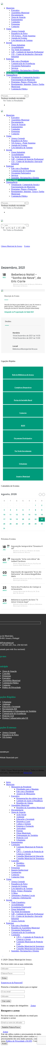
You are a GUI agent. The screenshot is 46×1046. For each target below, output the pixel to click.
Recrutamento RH (9, 709)
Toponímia (20, 865)
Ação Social (21, 814)
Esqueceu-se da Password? (12, 983)
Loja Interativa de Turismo (22, 40)
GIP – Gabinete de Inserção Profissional (27, 52)
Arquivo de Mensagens (25, 794)
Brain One (28, 773)
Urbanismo (6, 702)
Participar (10, 59)
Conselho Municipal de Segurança (30, 858)
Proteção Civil (8, 716)
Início (8, 782)
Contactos (15, 26)
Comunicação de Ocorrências (23, 63)
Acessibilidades (17, 47)
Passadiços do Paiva (19, 33)
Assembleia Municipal (20, 120)
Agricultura (21, 828)
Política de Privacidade (11, 687)
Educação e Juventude (11, 706)
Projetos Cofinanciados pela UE (15, 718)
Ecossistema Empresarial (21, 907)
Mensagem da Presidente (21, 787)
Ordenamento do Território (27, 835)
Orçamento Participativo (21, 66)
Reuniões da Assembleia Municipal (30, 808)
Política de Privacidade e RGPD (19, 1041)
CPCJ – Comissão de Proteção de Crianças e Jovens (29, 852)
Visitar (8, 29)
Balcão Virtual (12, 73)
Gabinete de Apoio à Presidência (29, 801)
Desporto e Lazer (23, 821)
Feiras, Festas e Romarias (21, 891)
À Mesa (14, 893)
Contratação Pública (19, 89)
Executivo (15, 117)
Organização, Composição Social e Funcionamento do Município (25, 78)
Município (10, 115)
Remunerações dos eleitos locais (29, 798)
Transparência (11, 75)
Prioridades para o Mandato (27, 789)
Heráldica (20, 863)
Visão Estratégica (18, 902)
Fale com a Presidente (20, 61)
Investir (9, 43)
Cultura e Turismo (23, 824)
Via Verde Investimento (20, 50)
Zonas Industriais (18, 45)
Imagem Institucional (19, 870)
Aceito (4, 1044)
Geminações (16, 872)
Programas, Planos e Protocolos (24, 82)
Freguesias (15, 131)
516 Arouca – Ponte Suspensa (23, 36)
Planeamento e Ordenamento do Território (19, 711)
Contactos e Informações (21, 898)
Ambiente (6, 704)
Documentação (17, 122)
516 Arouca (7, 737)
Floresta (19, 831)
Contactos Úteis (17, 877)
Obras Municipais (23, 833)
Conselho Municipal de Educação (30, 856)
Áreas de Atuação (18, 124)
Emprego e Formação (25, 826)
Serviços (14, 68)
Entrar (33, 1006)
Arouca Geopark (18, 31)
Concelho (6, 673)
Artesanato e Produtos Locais (23, 895)
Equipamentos (17, 127)
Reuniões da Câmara (24, 803)
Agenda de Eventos (19, 38)
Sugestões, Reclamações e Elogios (25, 70)
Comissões (15, 129)
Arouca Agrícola (18, 921)
